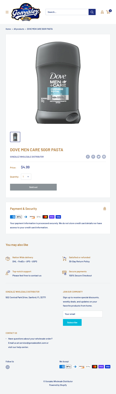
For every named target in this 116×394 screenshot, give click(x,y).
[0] (108, 12)
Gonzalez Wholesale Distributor (27, 157)
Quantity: (14, 176)
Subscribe (72, 322)
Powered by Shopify (58, 385)
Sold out (33, 187)
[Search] (92, 12)
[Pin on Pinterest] (93, 156)
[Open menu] (7, 12)
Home (8, 29)
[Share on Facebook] (88, 156)
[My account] (102, 12)
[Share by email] (104, 156)
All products (19, 29)
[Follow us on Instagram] (8, 367)
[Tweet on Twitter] (99, 156)
